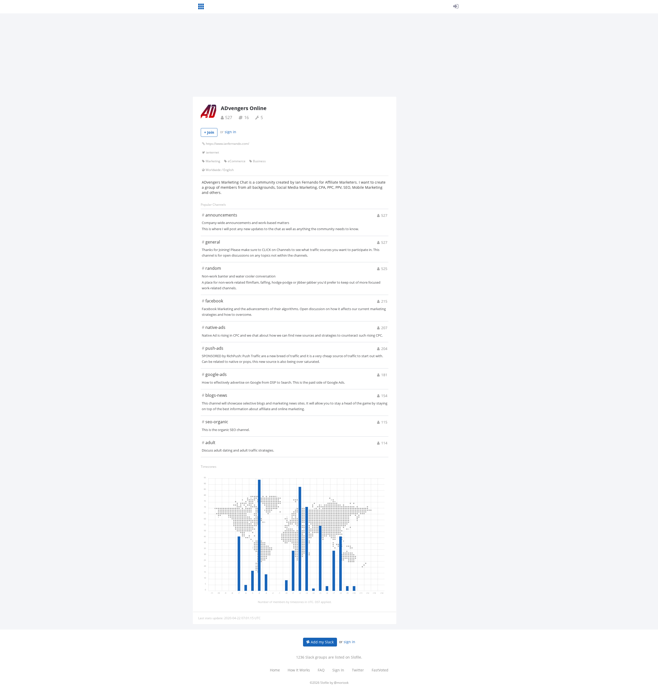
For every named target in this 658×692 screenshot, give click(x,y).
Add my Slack (322, 642)
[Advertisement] (329, 58)
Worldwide (213, 170)
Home (275, 670)
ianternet (212, 152)
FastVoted (380, 670)
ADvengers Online (244, 108)
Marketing (213, 161)
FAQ (321, 670)
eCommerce (236, 161)
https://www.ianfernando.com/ (227, 143)
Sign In (338, 670)
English (228, 170)
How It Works (299, 670)
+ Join (209, 132)
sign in (230, 131)
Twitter (358, 670)
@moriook (341, 682)
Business (259, 161)
